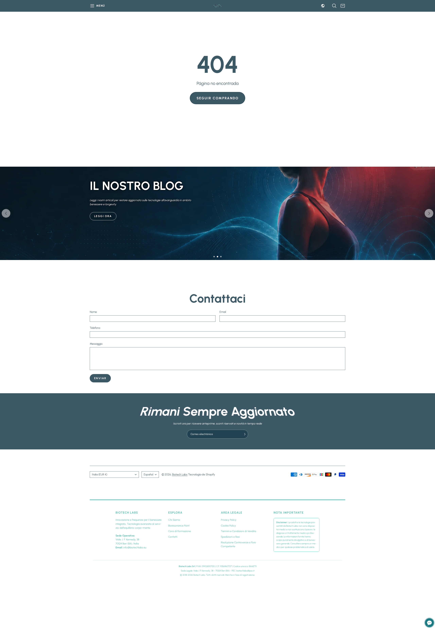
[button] (98, 5)
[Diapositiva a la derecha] (429, 213)
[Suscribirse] (244, 434)
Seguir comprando (218, 98)
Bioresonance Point (178, 525)
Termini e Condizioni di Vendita (238, 531)
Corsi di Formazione (179, 531)
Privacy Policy (228, 519)
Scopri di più (105, 245)
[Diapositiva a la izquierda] (6, 213)
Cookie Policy (228, 525)
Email (223, 311)
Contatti (172, 536)
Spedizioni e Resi (230, 536)
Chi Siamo (174, 519)
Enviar (100, 378)
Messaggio (96, 343)
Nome (93, 311)
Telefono (95, 327)
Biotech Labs (179, 474)
